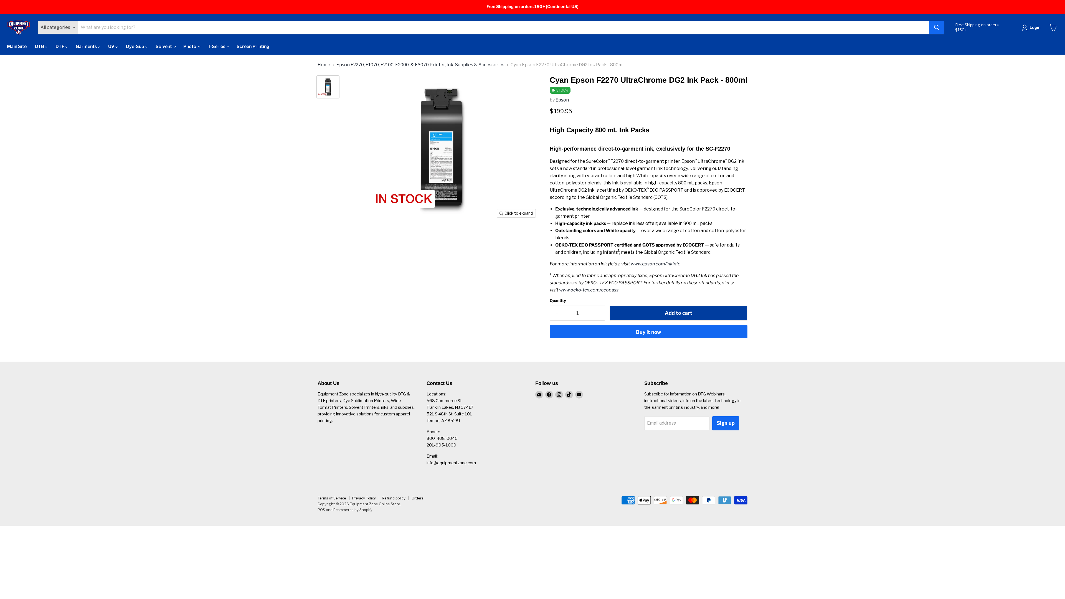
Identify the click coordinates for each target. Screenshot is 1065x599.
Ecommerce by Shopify (352, 509)
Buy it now (648, 332)
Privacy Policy (364, 498)
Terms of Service (332, 498)
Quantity (558, 300)
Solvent (164, 46)
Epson (562, 100)
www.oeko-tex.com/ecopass (588, 290)
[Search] (936, 27)
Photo (190, 46)
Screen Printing (253, 46)
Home (324, 64)
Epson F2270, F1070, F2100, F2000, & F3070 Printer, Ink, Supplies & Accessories (420, 64)
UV (111, 46)
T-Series (217, 46)
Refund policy (393, 498)
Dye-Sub (135, 46)
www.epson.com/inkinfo (656, 263)
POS (321, 509)
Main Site (17, 46)
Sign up (726, 423)
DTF (60, 46)
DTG (40, 46)
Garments (87, 46)
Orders (418, 498)
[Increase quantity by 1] (598, 313)
